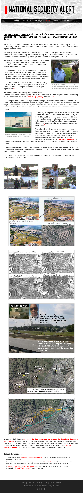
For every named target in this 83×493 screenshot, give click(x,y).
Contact (65, 20)
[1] (14, 88)
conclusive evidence (66, 139)
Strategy (38, 20)
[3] (44, 125)
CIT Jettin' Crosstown (50, 462)
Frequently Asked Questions (16, 34)
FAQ (48, 20)
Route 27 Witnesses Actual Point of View (21, 466)
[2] (53, 96)
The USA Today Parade (22, 468)
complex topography (34, 97)
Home (16, 20)
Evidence (27, 20)
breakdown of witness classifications (31, 457)
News (56, 20)
